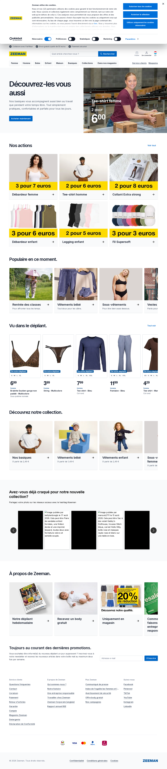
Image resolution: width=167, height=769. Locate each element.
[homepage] (18, 53)
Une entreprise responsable (60, 693)
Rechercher (109, 54)
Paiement (13, 697)
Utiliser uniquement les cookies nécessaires (140, 23)
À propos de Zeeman (56, 680)
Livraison (13, 693)
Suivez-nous (129, 680)
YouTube (128, 697)
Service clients (139, 63)
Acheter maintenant (21, 118)
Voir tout (152, 145)
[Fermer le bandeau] (163, 4)
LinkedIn (128, 706)
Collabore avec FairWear (23, 46)
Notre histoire (54, 689)
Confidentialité (77, 760)
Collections (87, 63)
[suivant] (152, 290)
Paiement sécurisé (79, 46)
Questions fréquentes (19, 684)
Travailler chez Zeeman (58, 697)
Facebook (128, 684)
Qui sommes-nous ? (56, 684)
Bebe (37, 63)
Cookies (114, 760)
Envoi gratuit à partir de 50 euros (52, 46)
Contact (13, 689)
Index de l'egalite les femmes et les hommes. (102, 689)
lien (95, 23)
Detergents (14, 719)
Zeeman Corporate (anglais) (61, 702)
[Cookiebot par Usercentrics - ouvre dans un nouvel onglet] (16, 39)
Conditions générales (97, 760)
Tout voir (151, 325)
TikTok (127, 693)
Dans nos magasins (107, 63)
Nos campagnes (93, 702)
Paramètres (130, 39)
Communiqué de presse (96, 684)
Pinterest (128, 689)
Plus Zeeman (91, 680)
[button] (30, 530)
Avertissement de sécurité (98, 693)
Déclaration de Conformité (22, 724)
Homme (26, 63)
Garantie (13, 706)
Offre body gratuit (94, 697)
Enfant (48, 63)
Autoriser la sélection (140, 14)
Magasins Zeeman (18, 715)
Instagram (128, 702)
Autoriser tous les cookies (140, 6)
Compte (13, 711)
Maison (59, 63)
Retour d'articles (17, 702)
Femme (14, 63)
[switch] (71, 39)
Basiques (72, 63)
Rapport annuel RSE (56, 706)
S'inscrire (151, 658)
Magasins (153, 63)
